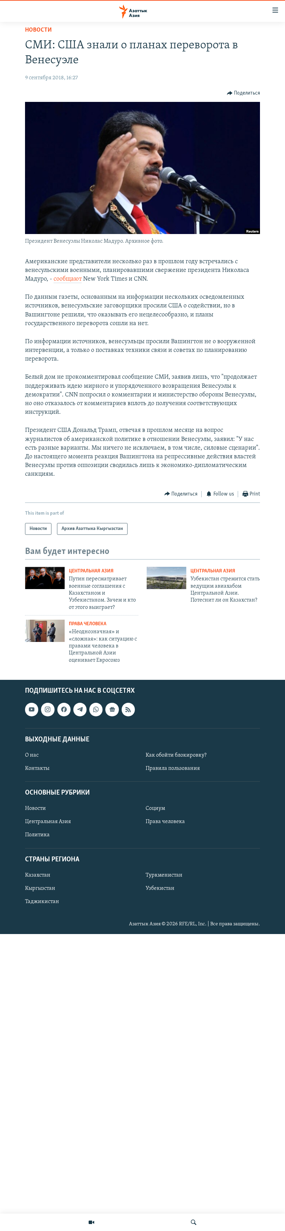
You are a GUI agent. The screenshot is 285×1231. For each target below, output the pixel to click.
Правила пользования (173, 768)
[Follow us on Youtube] (31, 709)
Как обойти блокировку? (176, 755)
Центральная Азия (91, 571)
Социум (155, 809)
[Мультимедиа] (91, 1222)
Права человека (87, 624)
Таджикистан (42, 901)
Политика (37, 835)
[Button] (243, 93)
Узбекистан (160, 888)
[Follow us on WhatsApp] (96, 709)
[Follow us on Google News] (112, 709)
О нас (32, 755)
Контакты (37, 768)
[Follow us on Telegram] (80, 709)
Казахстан (37, 875)
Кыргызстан (40, 888)
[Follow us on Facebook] (64, 709)
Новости (38, 30)
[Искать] (193, 1222)
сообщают (68, 279)
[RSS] (128, 709)
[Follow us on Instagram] (47, 709)
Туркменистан (164, 875)
